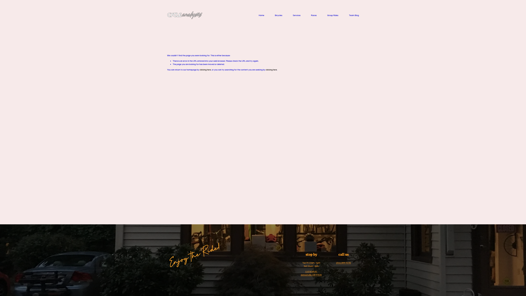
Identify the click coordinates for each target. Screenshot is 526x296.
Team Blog (354, 15)
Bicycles (278, 15)
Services (297, 15)
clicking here (205, 69)
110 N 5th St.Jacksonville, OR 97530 (311, 273)
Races (314, 15)
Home (261, 15)
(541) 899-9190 (343, 262)
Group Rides (332, 15)
